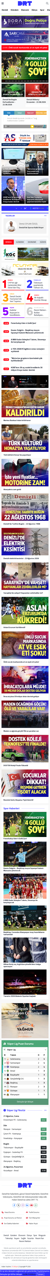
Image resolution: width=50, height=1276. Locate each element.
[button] (46, 381)
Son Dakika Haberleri (11, 1223)
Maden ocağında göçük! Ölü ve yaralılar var (21, 731)
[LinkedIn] (27, 1205)
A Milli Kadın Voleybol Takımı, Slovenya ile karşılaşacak (28, 341)
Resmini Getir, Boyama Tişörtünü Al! (18, 800)
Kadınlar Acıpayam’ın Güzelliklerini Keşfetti (15, 312)
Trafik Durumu (34, 1212)
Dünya (34, 10)
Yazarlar (30, 1238)
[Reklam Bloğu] (25, 21)
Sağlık (12, 294)
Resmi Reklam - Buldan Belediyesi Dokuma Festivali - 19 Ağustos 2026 (40, 312)
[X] (18, 1205)
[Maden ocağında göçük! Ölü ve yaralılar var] (25, 714)
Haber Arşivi (33, 1223)
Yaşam (12, 307)
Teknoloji (37, 280)
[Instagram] (23, 1205)
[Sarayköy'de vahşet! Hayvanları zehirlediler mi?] (25, 576)
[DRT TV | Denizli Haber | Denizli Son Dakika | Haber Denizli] (25, 3)
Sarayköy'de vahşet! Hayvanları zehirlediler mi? (23, 593)
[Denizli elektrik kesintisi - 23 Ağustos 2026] (25, 541)
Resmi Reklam (39, 307)
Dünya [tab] (43, 242)
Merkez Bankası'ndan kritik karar (17, 420)
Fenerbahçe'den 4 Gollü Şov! (23, 323)
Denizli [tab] (8, 242)
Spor (42, 10)
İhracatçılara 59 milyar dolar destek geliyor (21, 696)
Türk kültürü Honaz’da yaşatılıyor (17, 455)
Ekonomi (25, 10)
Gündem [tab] (20, 242)
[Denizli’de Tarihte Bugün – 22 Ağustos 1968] (25, 507)
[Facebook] (14, 1205)
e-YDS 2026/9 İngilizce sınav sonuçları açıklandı (28, 350)
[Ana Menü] (3, 3)
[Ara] (47, 3)
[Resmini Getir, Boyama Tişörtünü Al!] (25, 783)
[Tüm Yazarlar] (45, 216)
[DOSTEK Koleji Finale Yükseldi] (25, 748)
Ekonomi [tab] (32, 242)
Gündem (14, 10)
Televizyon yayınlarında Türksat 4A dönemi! (38, 285)
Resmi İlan (39, 1238)
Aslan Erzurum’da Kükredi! (14, 627)
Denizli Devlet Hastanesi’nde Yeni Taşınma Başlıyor (16, 299)
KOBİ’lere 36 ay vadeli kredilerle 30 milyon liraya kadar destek (26, 369)
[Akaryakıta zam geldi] (25, 472)
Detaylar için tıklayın (25, 1102)
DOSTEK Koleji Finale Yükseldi (15, 765)
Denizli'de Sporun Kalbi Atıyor (31, 227)
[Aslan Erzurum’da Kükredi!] (25, 610)
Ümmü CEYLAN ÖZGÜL (28, 224)
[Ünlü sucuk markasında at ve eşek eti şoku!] (25, 645)
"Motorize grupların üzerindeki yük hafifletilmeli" (26, 359)
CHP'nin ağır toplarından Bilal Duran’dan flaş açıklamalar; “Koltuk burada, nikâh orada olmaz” (15, 285)
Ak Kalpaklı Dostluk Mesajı (40, 298)
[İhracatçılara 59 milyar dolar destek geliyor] (25, 679)
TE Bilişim (15, 1266)
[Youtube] (31, 1205)
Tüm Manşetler (34, 1218)
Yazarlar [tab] (10, 216)
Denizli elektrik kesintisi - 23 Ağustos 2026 (21, 558)
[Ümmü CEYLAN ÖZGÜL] (11, 226)
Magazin (42, 1235)
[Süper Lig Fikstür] (45, 1110)
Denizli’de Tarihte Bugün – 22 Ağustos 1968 (21, 524)
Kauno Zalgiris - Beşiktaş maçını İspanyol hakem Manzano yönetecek (27, 331)
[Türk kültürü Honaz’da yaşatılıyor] (25, 438)
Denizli (5, 10)
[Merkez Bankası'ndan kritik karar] (25, 403)
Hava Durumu (10, 1212)
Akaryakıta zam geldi (12, 489)
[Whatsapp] (36, 1205)
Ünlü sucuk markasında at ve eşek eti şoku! (21, 662)
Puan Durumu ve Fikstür (13, 1218)
